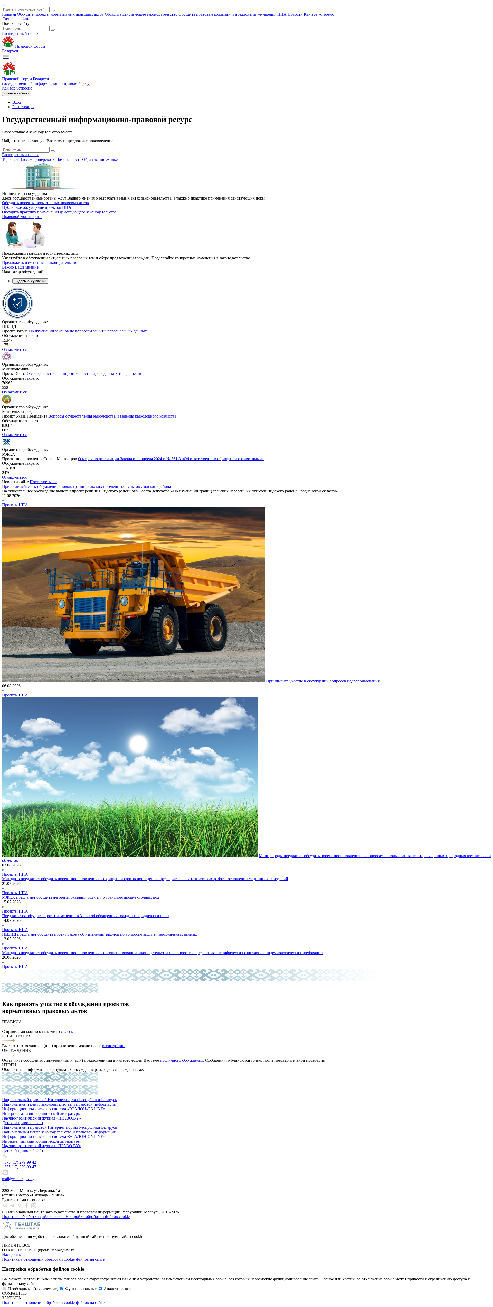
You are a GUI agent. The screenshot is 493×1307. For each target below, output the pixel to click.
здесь (68, 1031)
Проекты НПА (15, 505)
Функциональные (81, 1288)
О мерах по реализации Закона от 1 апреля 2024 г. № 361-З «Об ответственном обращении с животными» (171, 459)
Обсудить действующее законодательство (141, 14)
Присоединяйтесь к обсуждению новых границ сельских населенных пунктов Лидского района (86, 486)
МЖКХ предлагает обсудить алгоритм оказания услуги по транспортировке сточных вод (80, 897)
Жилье (112, 159)
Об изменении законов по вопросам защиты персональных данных (88, 331)
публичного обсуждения (181, 1060)
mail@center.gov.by (18, 1178)
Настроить (11, 1254)
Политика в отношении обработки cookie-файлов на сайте (53, 1259)
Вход (16, 102)
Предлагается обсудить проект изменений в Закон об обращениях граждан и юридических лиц (85, 916)
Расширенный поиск (20, 33)
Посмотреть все (43, 482)
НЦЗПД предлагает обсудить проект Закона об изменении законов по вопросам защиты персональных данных (99, 934)
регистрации (113, 1046)
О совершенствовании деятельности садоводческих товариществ (84, 373)
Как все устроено (319, 14)
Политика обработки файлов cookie (33, 1216)
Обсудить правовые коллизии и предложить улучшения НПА (232, 14)
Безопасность (69, 159)
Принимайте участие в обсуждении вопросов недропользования (323, 681)
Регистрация (23, 107)
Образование (93, 159)
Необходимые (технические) (33, 1288)
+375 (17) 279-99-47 (19, 1167)
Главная (9, 14)
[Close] (4, 5)
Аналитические (117, 1288)
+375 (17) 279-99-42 (19, 1162)
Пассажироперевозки (38, 159)
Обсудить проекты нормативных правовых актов (60, 14)
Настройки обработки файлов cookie (97, 1216)
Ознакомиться (14, 349)
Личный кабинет (17, 19)
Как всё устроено (17, 88)
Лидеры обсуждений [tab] (30, 281)
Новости (295, 14)
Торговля (10, 159)
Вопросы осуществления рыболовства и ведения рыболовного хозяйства (112, 416)
